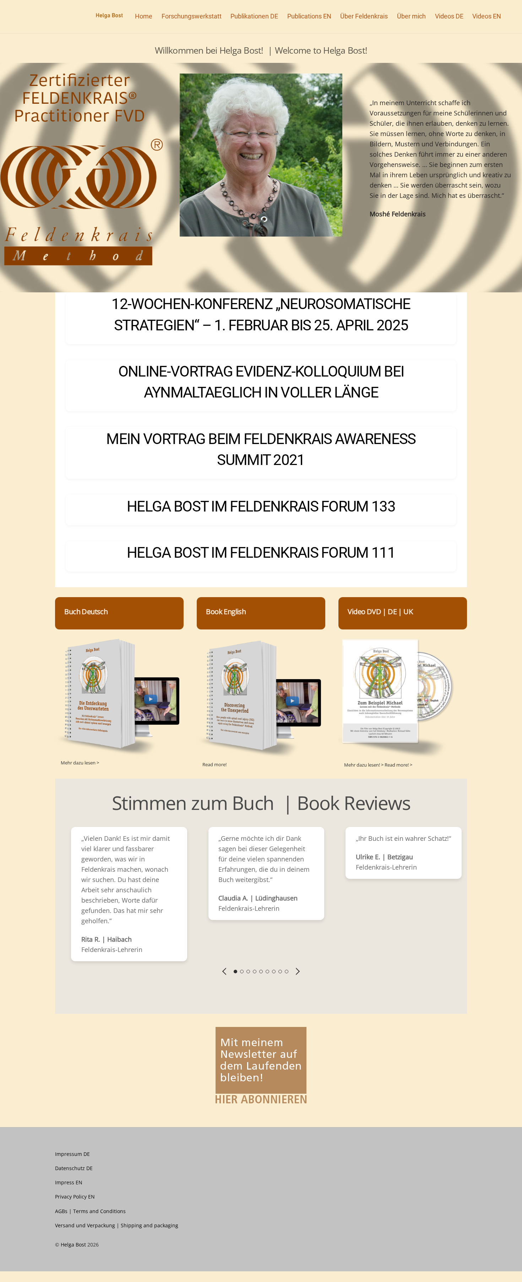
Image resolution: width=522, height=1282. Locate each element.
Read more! (214, 764)
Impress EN (68, 1182)
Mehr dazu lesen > (80, 762)
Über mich (411, 16)
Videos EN (486, 16)
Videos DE (449, 16)
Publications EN (309, 16)
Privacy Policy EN (75, 1196)
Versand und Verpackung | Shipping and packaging (116, 1225)
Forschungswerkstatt (192, 16)
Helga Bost (73, 1244)
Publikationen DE (254, 16)
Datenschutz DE (74, 1168)
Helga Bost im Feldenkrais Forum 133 (261, 506)
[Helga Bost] (106, 16)
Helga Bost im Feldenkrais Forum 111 (261, 552)
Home (143, 16)
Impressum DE (72, 1154)
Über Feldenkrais (364, 16)
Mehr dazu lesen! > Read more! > (378, 765)
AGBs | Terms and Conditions (90, 1211)
